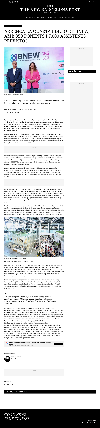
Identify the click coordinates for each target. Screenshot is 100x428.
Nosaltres (50, 418)
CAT (92, 1)
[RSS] (17, 2)
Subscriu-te (83, 1)
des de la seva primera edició (14, 208)
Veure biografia (13, 358)
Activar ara (58, 344)
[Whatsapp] (13, 112)
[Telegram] (15, 112)
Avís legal (69, 418)
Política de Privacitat (80, 418)
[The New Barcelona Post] (17, 416)
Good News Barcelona (13, 26)
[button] (89, 2)
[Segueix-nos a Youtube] (15, 2)
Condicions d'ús (91, 418)
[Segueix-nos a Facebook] (5, 2)
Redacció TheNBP (10, 109)
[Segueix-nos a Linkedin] (10, 2)
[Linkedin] (10, 112)
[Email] (18, 112)
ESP (95, 1)
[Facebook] (5, 112)
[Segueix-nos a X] (7, 2)
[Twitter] (8, 112)
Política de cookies (60, 418)
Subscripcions (92, 420)
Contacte (43, 418)
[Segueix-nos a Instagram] (12, 2)
